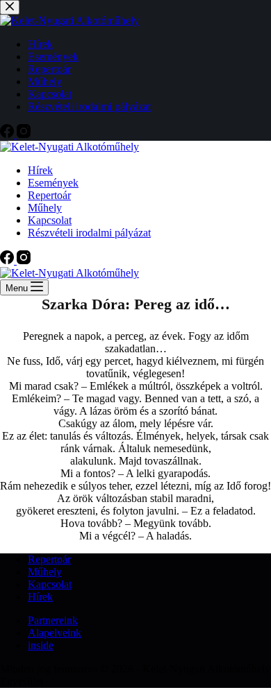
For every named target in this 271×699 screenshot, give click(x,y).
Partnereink (53, 620)
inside (41, 645)
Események (53, 183)
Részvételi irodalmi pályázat (89, 233)
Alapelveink (54, 633)
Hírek (40, 170)
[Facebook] (8, 260)
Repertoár (49, 195)
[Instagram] (24, 260)
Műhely (45, 208)
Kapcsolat (50, 220)
